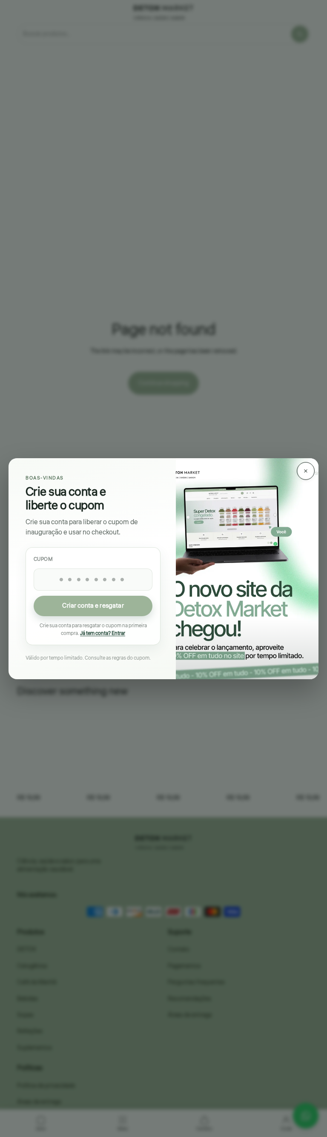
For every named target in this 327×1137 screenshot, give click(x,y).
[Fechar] (305, 471)
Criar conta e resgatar (92, 605)
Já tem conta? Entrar (102, 633)
